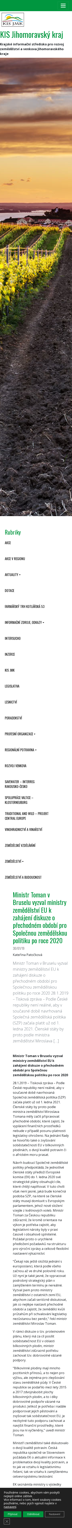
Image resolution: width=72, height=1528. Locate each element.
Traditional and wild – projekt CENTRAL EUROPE (27, 816)
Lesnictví (11, 702)
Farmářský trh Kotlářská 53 (24, 606)
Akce (8, 542)
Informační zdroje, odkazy (23, 622)
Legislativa (12, 686)
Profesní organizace (19, 734)
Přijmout (12, 1514)
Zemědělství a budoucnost (23, 877)
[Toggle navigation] (63, 6)
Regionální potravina (19, 749)
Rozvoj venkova (15, 765)
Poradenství (13, 718)
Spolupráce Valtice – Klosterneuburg (19, 800)
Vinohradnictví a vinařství (23, 829)
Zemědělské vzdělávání (20, 845)
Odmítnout (33, 1514)
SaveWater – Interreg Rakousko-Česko (20, 784)
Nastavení (54, 1514)
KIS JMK (10, 670)
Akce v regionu (15, 558)
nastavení (10, 1507)
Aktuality (11, 574)
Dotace (9, 590)
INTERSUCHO (13, 638)
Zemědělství (13, 861)
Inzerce (10, 654)
